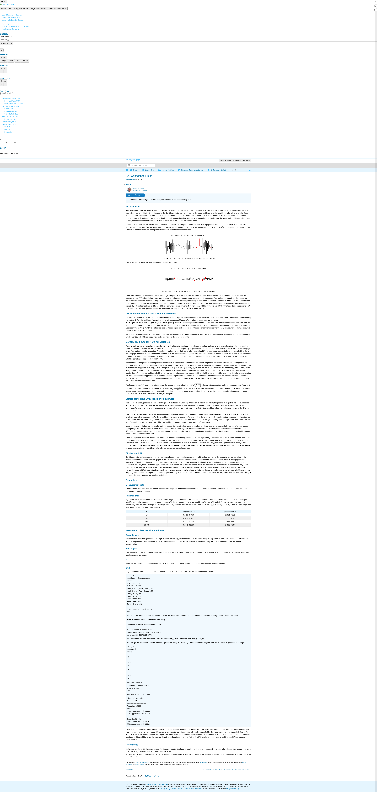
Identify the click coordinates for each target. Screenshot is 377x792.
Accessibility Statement (193, 789)
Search (129, 165)
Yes (149, 776)
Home (135, 170)
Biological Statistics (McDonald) (192, 170)
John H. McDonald (138, 188)
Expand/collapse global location (250, 169)
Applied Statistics (167, 170)
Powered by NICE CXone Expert (156, 784)
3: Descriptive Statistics (219, 170)
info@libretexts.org (232, 789)
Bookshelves (150, 170)
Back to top (129, 769)
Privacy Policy (165, 789)
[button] (7, 129)
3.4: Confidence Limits (143, 762)
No (158, 776)
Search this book (6, 36)
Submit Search (6, 43)
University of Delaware (140, 190)
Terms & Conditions (177, 789)
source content (139, 764)
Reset (3, 57)
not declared (203, 762)
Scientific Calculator (11, 114)
